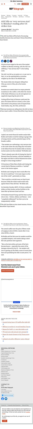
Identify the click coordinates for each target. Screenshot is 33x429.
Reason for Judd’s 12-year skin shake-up (14, 329)
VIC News (27, 16)
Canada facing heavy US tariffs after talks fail (16, 322)
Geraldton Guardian (5, 361)
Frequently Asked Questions (14, 405)
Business (3, 15)
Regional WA (8, 16)
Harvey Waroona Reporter (6, 364)
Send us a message (8, 395)
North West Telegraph (5, 375)
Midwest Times (4, 371)
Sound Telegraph (4, 380)
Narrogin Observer (5, 373)
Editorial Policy (25, 405)
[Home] (4, 4)
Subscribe (25, 4)
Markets (9, 15)
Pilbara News (4, 376)
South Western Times (5, 378)
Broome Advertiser (5, 354)
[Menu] (2, 4)
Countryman (3, 359)
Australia (20, 15)
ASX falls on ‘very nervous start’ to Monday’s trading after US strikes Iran (16, 259)
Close (4, 420)
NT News (26, 15)
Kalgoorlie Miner (4, 366)
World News (4, 18)
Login (18, 4)
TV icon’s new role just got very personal (14, 332)
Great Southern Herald (6, 363)
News (2, 16)
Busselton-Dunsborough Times (7, 358)
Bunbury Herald (4, 356)
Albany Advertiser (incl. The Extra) (8, 351)
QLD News (21, 16)
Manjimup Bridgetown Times (7, 370)
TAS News (15, 16)
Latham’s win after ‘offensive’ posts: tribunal (15, 339)
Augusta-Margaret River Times (7, 353)
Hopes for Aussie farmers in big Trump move (15, 334)
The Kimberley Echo (5, 368)
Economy (14, 15)
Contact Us (3, 405)
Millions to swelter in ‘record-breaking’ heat (15, 326)
